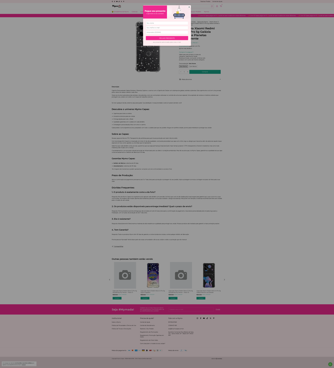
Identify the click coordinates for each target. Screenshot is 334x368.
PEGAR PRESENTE (167, 38)
